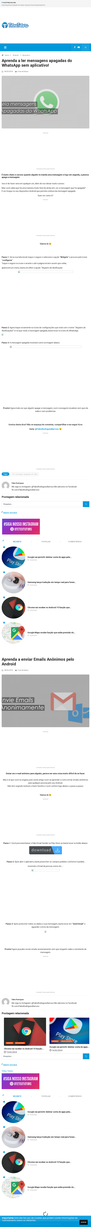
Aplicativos (17, 1046)
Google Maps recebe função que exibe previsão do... (51, 635)
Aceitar (83, 1222)
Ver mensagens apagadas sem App (24, 477)
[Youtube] (79, 50)
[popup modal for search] (85, 50)
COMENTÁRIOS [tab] (75, 544)
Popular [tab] (46, 544)
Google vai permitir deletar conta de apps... (67, 1050)
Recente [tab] (17, 544)
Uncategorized (64, 1044)
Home (7, 58)
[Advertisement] (61, 30)
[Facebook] (74, 50)
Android (15, 58)
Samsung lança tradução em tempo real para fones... (52, 585)
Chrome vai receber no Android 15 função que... (49, 610)
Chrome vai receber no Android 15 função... (22, 1051)
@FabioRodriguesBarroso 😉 (48, 432)
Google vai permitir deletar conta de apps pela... (50, 560)
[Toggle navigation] (5, 50)
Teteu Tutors (7, 1074)
